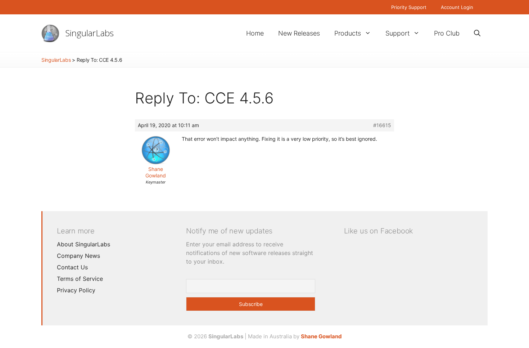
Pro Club (447, 33)
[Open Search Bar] (477, 33)
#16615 (382, 125)
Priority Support (408, 7)
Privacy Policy (76, 290)
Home (255, 33)
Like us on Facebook (378, 231)
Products (347, 33)
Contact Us (72, 267)
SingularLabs (89, 33)
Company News (78, 255)
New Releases (299, 33)
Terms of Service (80, 278)
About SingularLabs (83, 244)
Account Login (457, 7)
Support (397, 33)
